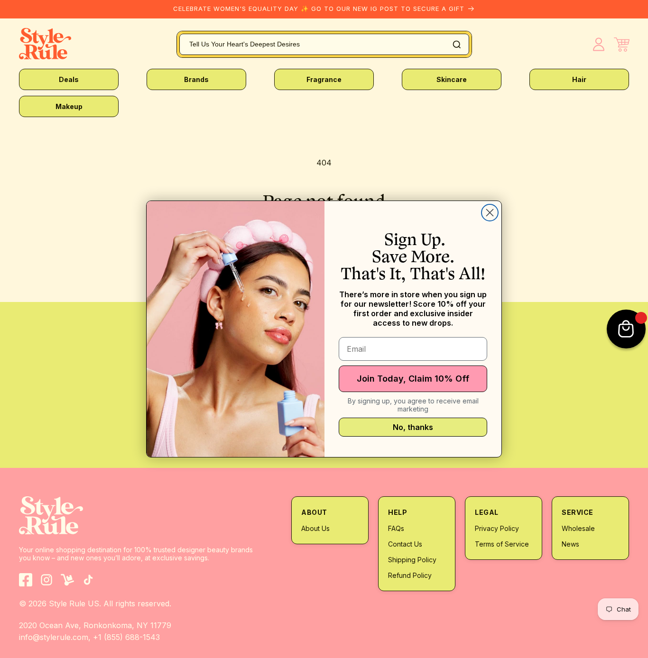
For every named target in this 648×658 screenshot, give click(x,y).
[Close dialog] (489, 212)
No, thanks (413, 427)
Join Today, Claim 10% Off (413, 379)
